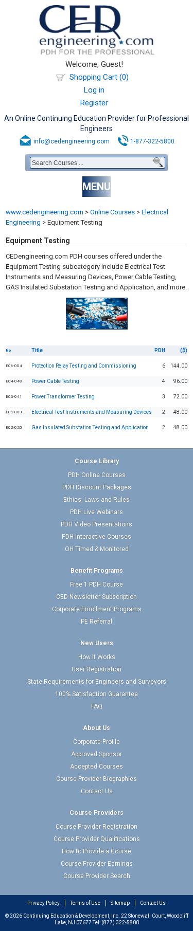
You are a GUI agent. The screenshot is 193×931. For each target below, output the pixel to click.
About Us (96, 728)
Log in (94, 90)
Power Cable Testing (55, 381)
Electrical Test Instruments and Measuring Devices (91, 412)
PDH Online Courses (97, 475)
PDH (159, 350)
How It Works (96, 657)
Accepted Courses (96, 766)
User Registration (96, 669)
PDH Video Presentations (96, 524)
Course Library (97, 461)
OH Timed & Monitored (97, 549)
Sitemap (120, 903)
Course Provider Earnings (97, 863)
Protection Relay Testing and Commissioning (83, 366)
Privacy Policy (43, 903)
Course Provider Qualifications (97, 839)
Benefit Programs (97, 570)
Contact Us (97, 791)
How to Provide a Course (96, 851)
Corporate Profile (96, 741)
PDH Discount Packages (96, 487)
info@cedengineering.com (71, 141)
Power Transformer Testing (63, 396)
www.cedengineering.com (44, 212)
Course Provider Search (96, 876)
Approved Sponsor (96, 754)
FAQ (96, 706)
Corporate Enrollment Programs (97, 609)
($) (183, 350)
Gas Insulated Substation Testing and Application (90, 427)
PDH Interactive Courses (96, 536)
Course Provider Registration (96, 826)
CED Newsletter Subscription (96, 596)
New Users (96, 643)
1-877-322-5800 (152, 141)
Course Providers (96, 812)
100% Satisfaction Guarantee (96, 694)
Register (94, 102)
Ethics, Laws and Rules (96, 499)
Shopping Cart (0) (99, 77)
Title (37, 350)
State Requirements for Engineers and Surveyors (96, 681)
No (8, 350)
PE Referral (96, 621)
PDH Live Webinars (96, 512)
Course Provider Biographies (96, 778)
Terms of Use (85, 903)
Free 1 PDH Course (96, 584)
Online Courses (112, 212)
